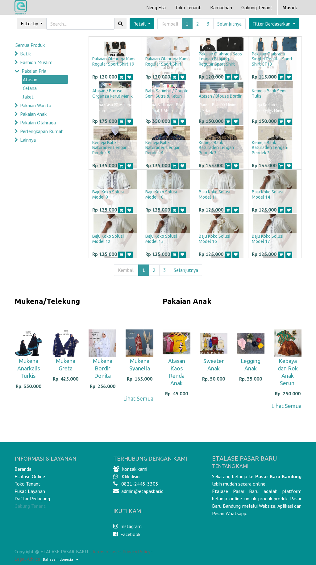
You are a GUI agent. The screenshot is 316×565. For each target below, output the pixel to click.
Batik (25, 53)
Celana (30, 88)
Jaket (28, 97)
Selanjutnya (229, 24)
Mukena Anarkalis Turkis (28, 368)
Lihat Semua (138, 398)
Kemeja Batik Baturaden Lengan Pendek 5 (109, 147)
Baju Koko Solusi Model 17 (267, 239)
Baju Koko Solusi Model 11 (214, 194)
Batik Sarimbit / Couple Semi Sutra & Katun (167, 93)
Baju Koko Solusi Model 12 (108, 239)
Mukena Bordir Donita (102, 368)
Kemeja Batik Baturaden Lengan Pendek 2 (269, 147)
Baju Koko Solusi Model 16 (214, 239)
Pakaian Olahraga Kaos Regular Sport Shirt (167, 61)
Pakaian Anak (33, 114)
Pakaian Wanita (35, 105)
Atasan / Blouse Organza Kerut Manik (112, 93)
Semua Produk (30, 45)
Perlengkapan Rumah (42, 131)
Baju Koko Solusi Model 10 (161, 194)
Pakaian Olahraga (38, 122)
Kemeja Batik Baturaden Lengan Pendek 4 (163, 147)
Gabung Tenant (30, 506)
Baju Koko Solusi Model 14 (267, 194)
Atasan (30, 79)
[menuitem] (156, 7)
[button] (274, 23)
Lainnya (28, 140)
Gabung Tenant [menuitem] (256, 7)
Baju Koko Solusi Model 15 (161, 239)
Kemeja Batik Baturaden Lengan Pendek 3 (216, 147)
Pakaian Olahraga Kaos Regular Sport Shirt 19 (113, 61)
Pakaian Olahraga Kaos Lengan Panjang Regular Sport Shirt (220, 59)
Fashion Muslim (36, 62)
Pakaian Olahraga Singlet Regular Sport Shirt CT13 (272, 59)
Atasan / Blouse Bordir (220, 96)
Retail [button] (140, 24)
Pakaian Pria (34, 71)
